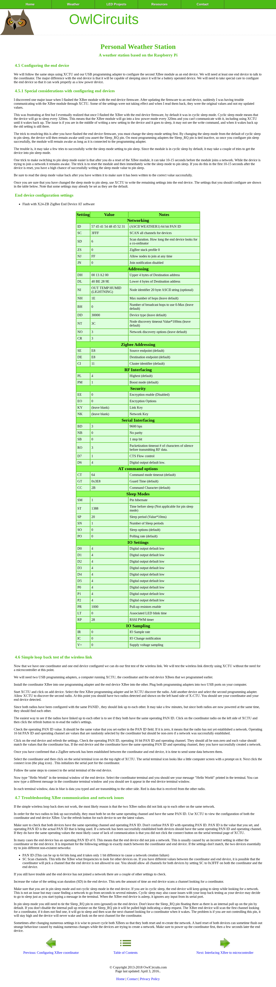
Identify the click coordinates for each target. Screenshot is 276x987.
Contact (203, 4)
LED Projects (116, 4)
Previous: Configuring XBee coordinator (51, 952)
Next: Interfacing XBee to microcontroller (224, 952)
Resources (159, 4)
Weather (73, 4)
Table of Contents (125, 952)
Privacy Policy (150, 979)
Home (30, 4)
